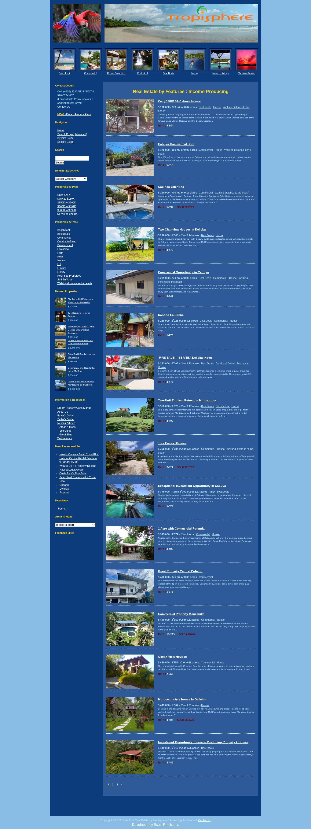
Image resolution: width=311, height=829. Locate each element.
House (61, 260)
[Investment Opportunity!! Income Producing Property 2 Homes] (130, 773)
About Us (62, 411)
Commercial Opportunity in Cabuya (183, 272)
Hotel (60, 256)
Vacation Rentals (246, 73)
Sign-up (61, 508)
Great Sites (65, 434)
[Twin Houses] (130, 303)
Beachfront (64, 73)
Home (60, 130)
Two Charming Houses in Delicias (182, 229)
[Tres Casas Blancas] (130, 474)
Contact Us (63, 106)
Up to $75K (63, 195)
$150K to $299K (66, 202)
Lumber (61, 268)
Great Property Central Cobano (180, 571)
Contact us (204, 820)
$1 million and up (67, 214)
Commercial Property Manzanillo (181, 614)
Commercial (90, 73)
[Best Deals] (168, 59)
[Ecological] (142, 59)
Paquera (64, 492)
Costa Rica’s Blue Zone (73, 473)
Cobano (64, 484)
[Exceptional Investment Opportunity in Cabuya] (130, 517)
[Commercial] (90, 59)
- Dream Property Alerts (74, 114)
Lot (59, 264)
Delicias (64, 488)
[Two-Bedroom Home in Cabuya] (60, 321)
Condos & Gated (66, 241)
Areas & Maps (67, 426)
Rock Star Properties (69, 275)
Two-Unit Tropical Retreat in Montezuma (187, 400)
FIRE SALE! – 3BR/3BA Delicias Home (185, 357)
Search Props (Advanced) (72, 134)
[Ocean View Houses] (130, 688)
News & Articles (66, 423)
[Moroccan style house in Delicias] (130, 730)
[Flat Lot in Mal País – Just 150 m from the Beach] (60, 307)
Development (65, 245)
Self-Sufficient (65, 279)
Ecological (142, 73)
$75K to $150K (65, 198)
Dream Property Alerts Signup (74, 407)
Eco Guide (65, 430)
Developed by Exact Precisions (155, 824)
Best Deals (168, 73)
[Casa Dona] (130, 431)
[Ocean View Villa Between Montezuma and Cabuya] (60, 390)
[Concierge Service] (116, 59)
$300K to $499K (66, 206)
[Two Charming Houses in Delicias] (130, 260)
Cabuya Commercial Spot (176, 144)
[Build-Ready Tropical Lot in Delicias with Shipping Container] (60, 335)
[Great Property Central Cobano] (130, 602)
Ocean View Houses (172, 656)
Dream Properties (116, 73)
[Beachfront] (64, 59)
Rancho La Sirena (171, 315)
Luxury (194, 73)
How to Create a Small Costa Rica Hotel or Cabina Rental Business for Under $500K (79, 458)
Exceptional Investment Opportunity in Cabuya (192, 485)
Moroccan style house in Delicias (182, 699)
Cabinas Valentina (171, 186)
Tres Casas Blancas (172, 443)
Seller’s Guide (65, 141)
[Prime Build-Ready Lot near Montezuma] (60, 362)
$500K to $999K (66, 210)
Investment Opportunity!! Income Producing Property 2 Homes (203, 742)
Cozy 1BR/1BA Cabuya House (179, 101)
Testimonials (64, 438)
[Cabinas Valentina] (130, 218)
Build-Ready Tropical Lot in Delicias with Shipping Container (81, 329)
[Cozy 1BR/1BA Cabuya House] (130, 132)
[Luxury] (194, 59)
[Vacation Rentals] (246, 59)
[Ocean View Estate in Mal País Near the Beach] (60, 348)
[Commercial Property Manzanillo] (130, 645)
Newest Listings (220, 73)
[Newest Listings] (220, 59)
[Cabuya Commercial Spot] (130, 175)
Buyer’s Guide (65, 138)
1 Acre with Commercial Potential (181, 528)
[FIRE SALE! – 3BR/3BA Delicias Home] (130, 389)
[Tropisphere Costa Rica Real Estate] (155, 23)
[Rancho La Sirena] (130, 346)
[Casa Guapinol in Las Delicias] (130, 560)
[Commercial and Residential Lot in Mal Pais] (60, 376)
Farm (60, 252)
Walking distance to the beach (74, 283)
